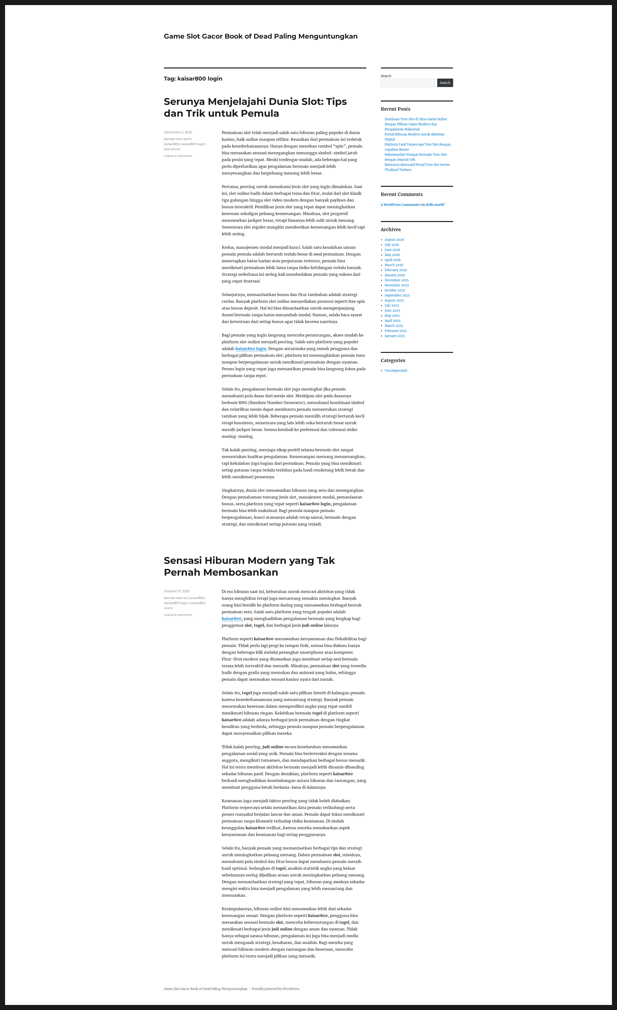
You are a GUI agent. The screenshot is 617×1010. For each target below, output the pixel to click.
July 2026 (392, 245)
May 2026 (392, 255)
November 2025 (397, 285)
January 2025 (395, 336)
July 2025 (392, 305)
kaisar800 (172, 144)
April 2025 (393, 321)
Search (386, 76)
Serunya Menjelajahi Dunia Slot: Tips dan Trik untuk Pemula (255, 107)
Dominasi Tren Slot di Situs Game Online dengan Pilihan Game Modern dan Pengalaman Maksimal (416, 124)
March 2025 (394, 326)
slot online (172, 149)
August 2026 (394, 240)
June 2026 (392, 250)
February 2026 (396, 270)
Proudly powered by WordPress (276, 989)
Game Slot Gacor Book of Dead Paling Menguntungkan (261, 36)
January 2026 (395, 275)
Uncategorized (396, 371)
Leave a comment (178, 156)
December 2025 (397, 280)
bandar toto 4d (176, 598)
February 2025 (396, 331)
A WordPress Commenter (400, 205)
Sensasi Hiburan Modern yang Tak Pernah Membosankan (249, 566)
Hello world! (435, 205)
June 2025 (392, 311)
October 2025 (395, 290)
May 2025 (392, 316)
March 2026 (394, 265)
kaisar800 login (250, 348)
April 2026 (393, 260)
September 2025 (397, 295)
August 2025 (394, 300)
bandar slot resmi (177, 139)
